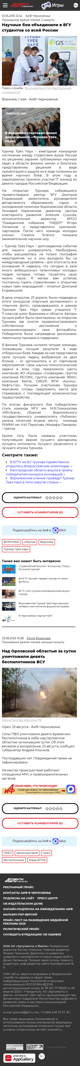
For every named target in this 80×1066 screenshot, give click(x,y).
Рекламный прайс (18, 887)
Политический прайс (21, 929)
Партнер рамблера (57, 1047)
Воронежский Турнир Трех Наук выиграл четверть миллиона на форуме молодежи (44, 605)
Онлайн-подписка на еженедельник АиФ (38, 909)
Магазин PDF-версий (20, 914)
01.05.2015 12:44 (12, 16)
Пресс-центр (47, 898)
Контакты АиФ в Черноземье (27, 893)
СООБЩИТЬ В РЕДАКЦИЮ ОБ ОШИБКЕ (32, 934)
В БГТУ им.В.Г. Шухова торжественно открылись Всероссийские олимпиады (37, 464)
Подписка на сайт (18, 898)
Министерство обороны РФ (22, 720)
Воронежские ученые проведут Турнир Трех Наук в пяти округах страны (40, 480)
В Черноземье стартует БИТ (35, 615)
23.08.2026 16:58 (13, 638)
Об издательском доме (23, 903)
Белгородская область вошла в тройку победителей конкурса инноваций (39, 472)
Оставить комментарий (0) (40, 512)
